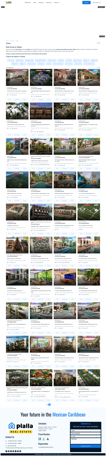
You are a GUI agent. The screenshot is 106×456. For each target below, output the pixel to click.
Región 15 (14, 63)
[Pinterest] (18, 451)
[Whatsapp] (6, 451)
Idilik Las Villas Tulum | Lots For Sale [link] (14, 193)
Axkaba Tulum (52, 60)
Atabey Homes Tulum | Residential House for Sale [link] (64, 225)
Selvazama (41, 63)
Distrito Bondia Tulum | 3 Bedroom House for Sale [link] (64, 357)
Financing (41, 2)
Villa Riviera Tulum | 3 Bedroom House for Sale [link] (64, 193)
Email (25, 99)
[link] (17, 77)
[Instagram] (16, 451)
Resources (48, 2)
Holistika (61, 60)
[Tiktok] (11, 451)
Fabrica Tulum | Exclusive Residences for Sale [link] (39, 258)
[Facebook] (9, 451)
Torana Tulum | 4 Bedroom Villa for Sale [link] (14, 290)
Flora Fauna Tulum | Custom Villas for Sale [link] (63, 258)
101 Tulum (11, 60)
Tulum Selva (69, 63)
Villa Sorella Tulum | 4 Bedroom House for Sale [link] (63, 324)
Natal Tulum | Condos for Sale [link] (12, 225)
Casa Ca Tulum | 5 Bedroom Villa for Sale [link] (86, 193)
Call (10, 99)
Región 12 (94, 60)
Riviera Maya (12, 40)
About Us (56, 2)
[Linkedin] (13, 451)
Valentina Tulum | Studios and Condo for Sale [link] (39, 160)
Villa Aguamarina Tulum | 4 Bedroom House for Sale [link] (88, 357)
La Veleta (68, 60)
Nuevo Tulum (77, 60)
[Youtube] (20, 451)
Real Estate (27, 2)
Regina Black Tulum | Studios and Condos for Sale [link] (40, 226)
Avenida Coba (29, 60)
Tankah (49, 63)
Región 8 (22, 63)
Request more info (85, 446)
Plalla (8, 40)
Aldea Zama (20, 60)
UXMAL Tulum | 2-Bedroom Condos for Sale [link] (15, 124)
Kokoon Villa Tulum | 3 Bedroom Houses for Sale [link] (40, 193)
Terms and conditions (66, 454)
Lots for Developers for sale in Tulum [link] (86, 225)
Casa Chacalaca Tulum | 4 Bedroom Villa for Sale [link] (40, 324)
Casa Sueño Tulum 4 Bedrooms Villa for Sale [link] (63, 290)
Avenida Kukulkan (40, 60)
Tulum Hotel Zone (89, 63)
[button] (97, 43)
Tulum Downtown (58, 63)
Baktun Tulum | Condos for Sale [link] (13, 357)
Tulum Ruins (78, 63)
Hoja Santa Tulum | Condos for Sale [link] (14, 258)
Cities (34, 2)
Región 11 (86, 60)
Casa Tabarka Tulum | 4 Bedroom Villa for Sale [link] (88, 258)
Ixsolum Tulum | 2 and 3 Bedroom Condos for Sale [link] (16, 392)
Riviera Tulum (31, 63)
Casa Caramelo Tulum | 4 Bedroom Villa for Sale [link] (88, 290)
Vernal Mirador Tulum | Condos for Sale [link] (62, 391)
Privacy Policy (56, 454)
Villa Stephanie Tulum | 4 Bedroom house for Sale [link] (88, 324)
